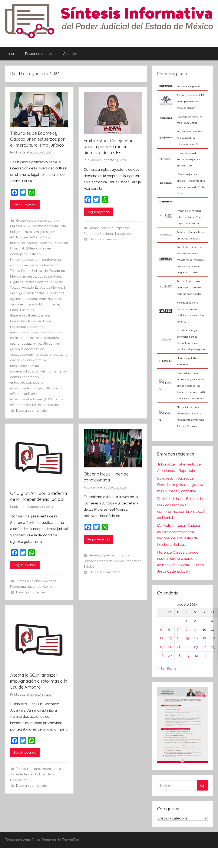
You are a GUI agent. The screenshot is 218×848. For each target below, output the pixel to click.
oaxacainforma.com (45, 265)
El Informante (49, 304)
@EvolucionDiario (23, 394)
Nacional (54, 299)
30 (196, 655)
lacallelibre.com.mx (25, 366)
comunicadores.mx (24, 377)
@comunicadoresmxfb (27, 349)
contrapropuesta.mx (25, 254)
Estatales (54, 276)
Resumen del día (38, 53)
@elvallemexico (50, 388)
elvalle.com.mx (49, 343)
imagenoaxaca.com (25, 260)
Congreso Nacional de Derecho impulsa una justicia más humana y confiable (180, 484)
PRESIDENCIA (20, 226)
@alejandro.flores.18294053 (31, 315)
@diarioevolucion (23, 388)
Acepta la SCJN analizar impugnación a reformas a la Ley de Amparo (38, 681)
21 (178, 647)
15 (187, 638)
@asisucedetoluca (24, 332)
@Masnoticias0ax (39, 248)
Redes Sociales (36, 282)
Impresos (29, 276)
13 (170, 638)
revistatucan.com (45, 226)
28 (179, 655)
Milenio (47, 587)
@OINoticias (19, 237)
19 (162, 647)
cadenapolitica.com (25, 371)
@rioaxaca (24, 220)
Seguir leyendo (24, 204)
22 (187, 647)
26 (162, 655)
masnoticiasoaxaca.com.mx (31, 243)
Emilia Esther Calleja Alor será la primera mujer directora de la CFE (108, 146)
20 (170, 647)
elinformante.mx (54, 371)
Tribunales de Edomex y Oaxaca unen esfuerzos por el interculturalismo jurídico (37, 139)
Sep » (171, 668)
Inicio (10, 53)
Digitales (16, 282)
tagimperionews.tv (24, 304)
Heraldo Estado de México (42, 287)
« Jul (160, 668)
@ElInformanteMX (23, 405)
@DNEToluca (53, 399)
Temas (15, 271)
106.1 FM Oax (39, 237)
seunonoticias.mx (23, 343)
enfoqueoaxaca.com (26, 382)
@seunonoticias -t (53, 355)
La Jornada (123, 234)
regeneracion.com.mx (26, 327)
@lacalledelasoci (51, 405)
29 (187, 655)
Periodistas (18, 321)
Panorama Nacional (99, 234)
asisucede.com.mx (24, 355)
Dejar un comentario (31, 411)
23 (196, 647)
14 (179, 638)
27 (170, 655)
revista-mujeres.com (40, 232)
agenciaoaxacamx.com (28, 299)
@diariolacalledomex (26, 399)
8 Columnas (55, 293)
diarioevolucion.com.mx (28, 360)
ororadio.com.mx (46, 220)
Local (42, 276)
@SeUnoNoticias (31, 293)
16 (196, 638)
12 (161, 638)
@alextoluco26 (47, 338)
